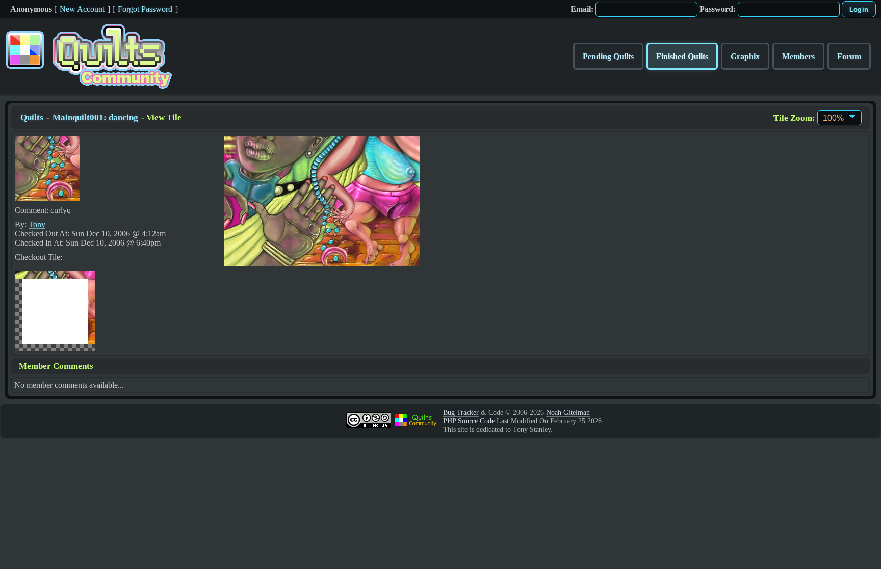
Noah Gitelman (568, 412)
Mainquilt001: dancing (95, 117)
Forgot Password (145, 9)
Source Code (476, 421)
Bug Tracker (461, 412)
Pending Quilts (608, 56)
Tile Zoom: (794, 118)
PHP (449, 421)
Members (798, 56)
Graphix (745, 56)
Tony (37, 224)
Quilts (31, 117)
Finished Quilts (682, 56)
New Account (82, 9)
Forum (849, 56)
